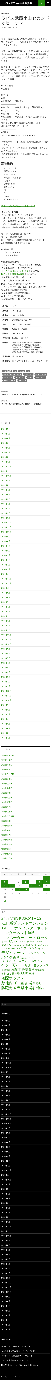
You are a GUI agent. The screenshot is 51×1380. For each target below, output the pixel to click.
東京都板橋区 (6, 811)
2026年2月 (5, 457)
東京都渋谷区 (6, 825)
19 (19, 889)
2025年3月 (5, 508)
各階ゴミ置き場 (10, 973)
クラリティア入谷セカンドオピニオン (16, 1346)
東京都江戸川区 (7, 816)
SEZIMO (15, 27)
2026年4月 (5, 447)
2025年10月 (6, 476)
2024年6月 (5, 550)
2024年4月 (5, 560)
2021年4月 (5, 728)
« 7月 (4, 901)
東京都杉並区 (6, 807)
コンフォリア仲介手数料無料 (16, 3)
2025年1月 (5, 518)
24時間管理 (7, 371)
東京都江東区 (6, 821)
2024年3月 (5, 564)
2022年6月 (5, 663)
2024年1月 (5, 574)
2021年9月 (5, 705)
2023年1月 (5, 630)
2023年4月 (5, 616)
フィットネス (29, 961)
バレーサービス (29, 958)
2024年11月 (6, 527)
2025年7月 (5, 490)
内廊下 (30, 377)
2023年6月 (5, 607)
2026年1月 (5, 462)
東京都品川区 (6, 13)
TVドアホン (29, 374)
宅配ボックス (40, 377)
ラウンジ (42, 965)
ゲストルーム (8, 944)
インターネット (41, 374)
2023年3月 (5, 621)
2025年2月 (5, 513)
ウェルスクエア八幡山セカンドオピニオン (18, 1351)
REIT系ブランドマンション (12, 374)
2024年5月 (5, 555)
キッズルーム (36, 941)
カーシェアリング (21, 941)
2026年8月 (5, 429)
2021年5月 (5, 723)
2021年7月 (5, 714)
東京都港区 (5, 830)
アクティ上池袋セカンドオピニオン (16, 1360)
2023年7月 (5, 602)
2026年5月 (5, 443)
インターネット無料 (18, 933)
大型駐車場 (27, 973)
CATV (22, 371)
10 (5, 886)
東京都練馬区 (6, 840)
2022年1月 (5, 686)
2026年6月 (5, 438)
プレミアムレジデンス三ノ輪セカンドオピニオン (21, 393)
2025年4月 (5, 504)
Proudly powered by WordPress (12, 1377)
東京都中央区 (6, 760)
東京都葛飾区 (6, 849)
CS (28, 371)
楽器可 (37, 983)
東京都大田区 (6, 793)
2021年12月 (6, 691)
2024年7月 (5, 546)
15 (39, 886)
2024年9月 (5, 536)
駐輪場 (38, 987)
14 (32, 886)
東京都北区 (5, 769)
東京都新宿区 (6, 802)
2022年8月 (5, 653)
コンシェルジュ (27, 944)
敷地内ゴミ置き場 (9, 380)
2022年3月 (5, 677)
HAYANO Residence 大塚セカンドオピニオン (20, 1365)
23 (46, 889)
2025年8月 (5, 485)
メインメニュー (48, 3)
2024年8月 (5, 541)
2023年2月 (5, 625)
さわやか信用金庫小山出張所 (15, 271)
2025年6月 (5, 494)
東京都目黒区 (6, 835)
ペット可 (8, 965)
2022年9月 (5, 649)
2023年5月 (5, 611)
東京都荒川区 (6, 844)
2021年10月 (6, 700)
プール (39, 961)
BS (15, 371)
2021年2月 (5, 738)
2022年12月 (6, 635)
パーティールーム (11, 961)
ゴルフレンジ (42, 945)
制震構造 (39, 970)
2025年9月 (5, 480)
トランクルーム (35, 952)
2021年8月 (5, 709)
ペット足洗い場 (26, 965)
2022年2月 (5, 681)
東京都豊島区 (6, 854)
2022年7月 (5, 658)
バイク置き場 (12, 957)
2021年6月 (5, 719)
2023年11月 (6, 583)
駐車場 (26, 988)
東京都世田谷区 (7, 755)
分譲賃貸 (28, 969)
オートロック (8, 377)
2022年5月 (5, 667)
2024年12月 (6, 522)
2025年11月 (6, 471)
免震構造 (5, 970)
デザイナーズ (20, 377)
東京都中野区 (6, 765)
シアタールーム (8, 948)
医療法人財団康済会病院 (12, 274)
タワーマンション (31, 948)
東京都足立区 (6, 858)
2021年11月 (6, 695)
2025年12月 (6, 466)
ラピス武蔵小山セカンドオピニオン (18, 205)
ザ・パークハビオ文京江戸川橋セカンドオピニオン (22, 402)
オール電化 (7, 941)
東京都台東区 (6, 779)
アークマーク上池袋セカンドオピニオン (17, 1356)
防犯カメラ (22, 380)
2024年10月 (6, 532)
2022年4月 (5, 672)
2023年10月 (6, 588)
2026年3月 (5, 452)
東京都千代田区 (7, 774)
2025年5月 (5, 499)
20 (25, 889)
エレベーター (13, 937)
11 (12, 886)
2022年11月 (6, 639)
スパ (18, 948)
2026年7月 (5, 433)
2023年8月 (5, 597)
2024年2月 (5, 569)
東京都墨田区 (6, 788)
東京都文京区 (6, 797)
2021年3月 (5, 733)
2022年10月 (6, 644)
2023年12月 (6, 578)
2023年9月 (5, 593)
